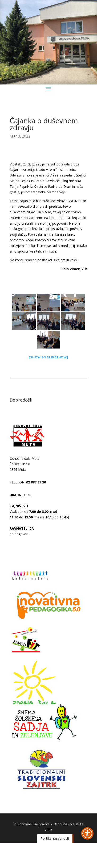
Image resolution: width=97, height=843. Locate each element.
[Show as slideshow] (48, 357)
